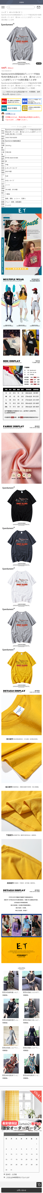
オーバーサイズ (14, 12)
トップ (3, 12)
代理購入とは (10, 113)
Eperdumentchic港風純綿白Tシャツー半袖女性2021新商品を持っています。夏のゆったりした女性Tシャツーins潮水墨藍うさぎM (21, 17)
